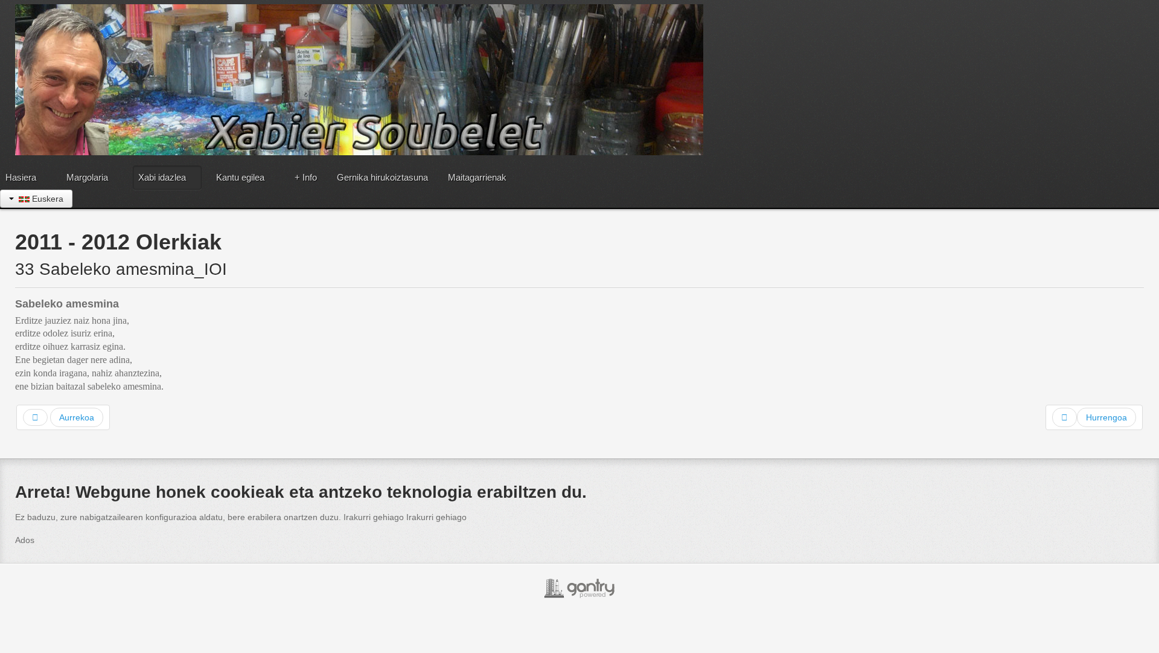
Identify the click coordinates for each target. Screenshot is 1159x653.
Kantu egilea (240, 177)
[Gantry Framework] (579, 588)
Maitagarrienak (477, 177)
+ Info (306, 177)
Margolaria (87, 177)
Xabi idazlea (162, 177)
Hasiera (20, 177)
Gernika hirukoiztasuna (382, 177)
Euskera (46, 199)
